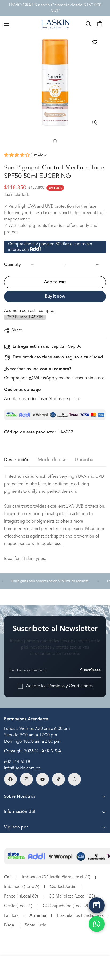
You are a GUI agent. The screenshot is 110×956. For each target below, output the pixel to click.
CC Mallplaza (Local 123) (72, 896)
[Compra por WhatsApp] (97, 924)
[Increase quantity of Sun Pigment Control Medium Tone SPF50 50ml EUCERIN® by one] (97, 265)
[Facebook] (10, 779)
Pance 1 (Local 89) (21, 896)
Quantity (12, 265)
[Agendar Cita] (97, 905)
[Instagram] (26, 779)
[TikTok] (58, 779)
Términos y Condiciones (70, 686)
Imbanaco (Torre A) (21, 887)
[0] (100, 24)
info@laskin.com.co (22, 768)
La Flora (11, 916)
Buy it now (55, 296)
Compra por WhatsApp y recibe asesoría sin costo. (54, 378)
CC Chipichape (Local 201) (68, 906)
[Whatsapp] (74, 779)
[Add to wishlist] (95, 42)
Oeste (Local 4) (18, 906)
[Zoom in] (95, 122)
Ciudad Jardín (63, 887)
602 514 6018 (17, 762)
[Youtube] (42, 779)
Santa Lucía (35, 925)
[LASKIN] (55, 23)
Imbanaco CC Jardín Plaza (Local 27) (56, 877)
